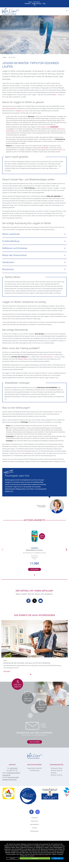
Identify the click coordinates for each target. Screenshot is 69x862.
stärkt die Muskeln (43, 147)
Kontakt (34, 828)
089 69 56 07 (36, 2)
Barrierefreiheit (34, 824)
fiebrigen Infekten (23, 359)
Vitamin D (60, 150)
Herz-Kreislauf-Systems (9, 108)
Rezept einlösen (36, 3)
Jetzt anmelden (34, 742)
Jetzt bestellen (34, 569)
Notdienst (27, 3)
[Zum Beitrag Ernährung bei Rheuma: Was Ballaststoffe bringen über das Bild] (34, 638)
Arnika (22, 451)
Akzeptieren (35, 858)
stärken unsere (49, 127)
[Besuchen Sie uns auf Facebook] (31, 812)
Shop (44, 3)
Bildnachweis (34, 831)
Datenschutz (34, 821)
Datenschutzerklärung (42, 856)
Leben (4, 57)
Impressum (34, 818)
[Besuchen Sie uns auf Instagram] (37, 812)
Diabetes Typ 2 (20, 111)
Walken (54, 94)
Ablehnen (12, 858)
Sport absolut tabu (47, 357)
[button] (67, 548)
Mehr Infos (57, 858)
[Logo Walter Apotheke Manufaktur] (49, 793)
